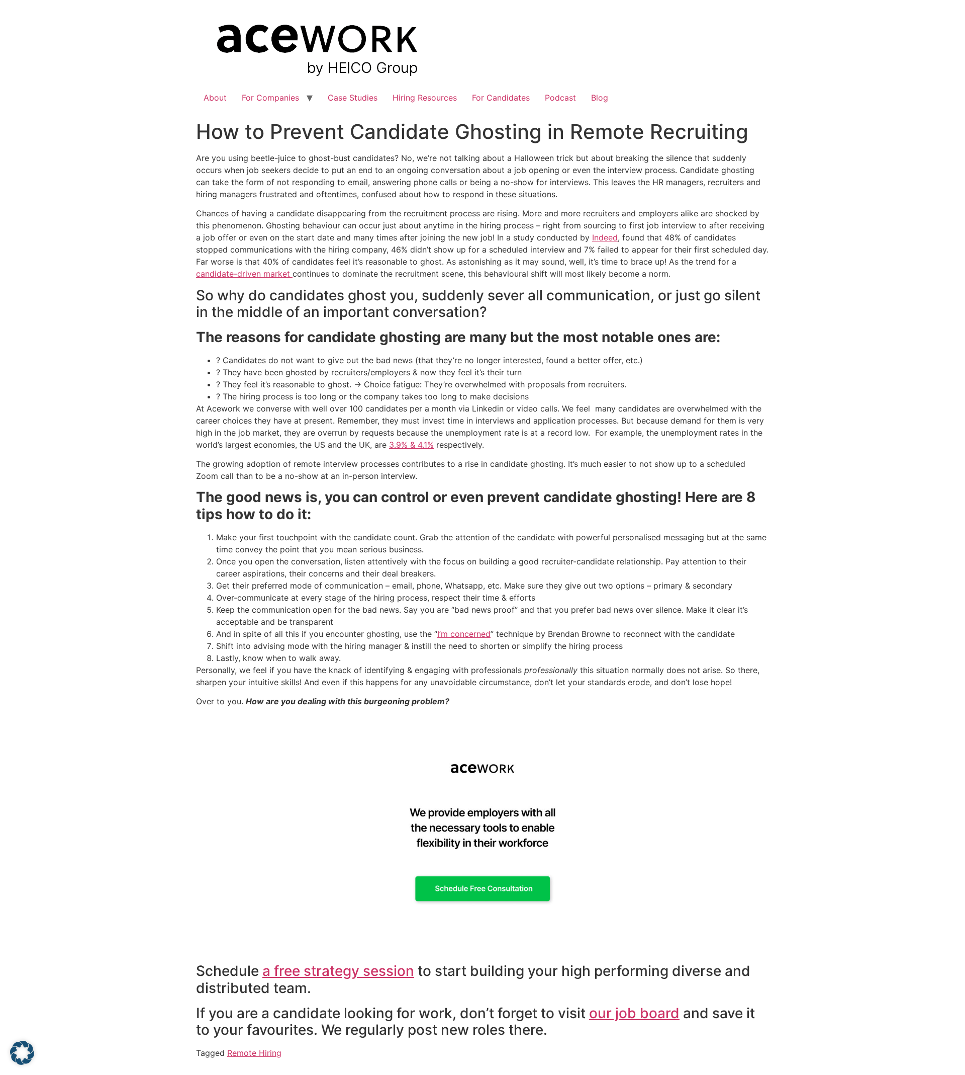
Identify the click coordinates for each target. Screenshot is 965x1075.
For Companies (270, 98)
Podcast (560, 98)
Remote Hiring (254, 1053)
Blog (599, 98)
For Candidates (501, 98)
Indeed (605, 237)
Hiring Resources (425, 98)
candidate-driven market (244, 274)
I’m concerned (464, 634)
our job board (634, 1013)
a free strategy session (338, 970)
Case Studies (352, 98)
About (215, 98)
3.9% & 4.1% (411, 445)
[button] (22, 1053)
